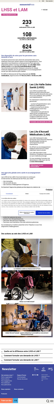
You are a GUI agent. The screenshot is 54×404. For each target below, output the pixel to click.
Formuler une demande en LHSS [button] (40, 122)
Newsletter (9, 369)
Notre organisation (6, 377)
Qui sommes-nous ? (7, 375)
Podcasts (4, 394)
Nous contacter (19, 389)
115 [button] (15, 400)
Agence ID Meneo (44, 378)
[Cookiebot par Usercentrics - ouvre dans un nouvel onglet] (46, 190)
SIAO (43, 1)
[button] (39, 1)
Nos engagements (6, 381)
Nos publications (6, 384)
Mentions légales (44, 374)
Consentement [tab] (9, 193)
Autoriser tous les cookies (44, 212)
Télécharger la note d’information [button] (36, 165)
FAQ (42, 380)
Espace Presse (21, 375)
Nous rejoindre (49, 1)
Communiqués (21, 377)
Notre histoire (5, 379)
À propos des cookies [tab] (45, 193)
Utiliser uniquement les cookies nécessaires (27, 213)
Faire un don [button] (6, 400)
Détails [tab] (27, 193)
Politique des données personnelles (45, 377)
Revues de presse (22, 379)
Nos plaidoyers (5, 383)
